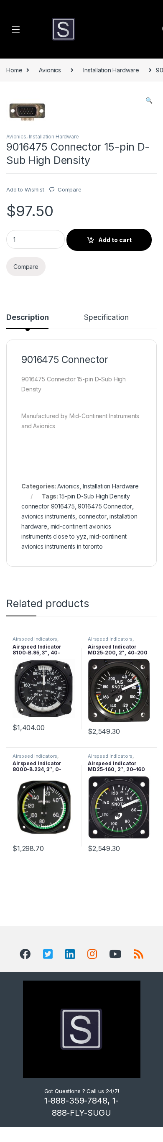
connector (93, 516)
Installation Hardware (111, 70)
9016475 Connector (105, 506)
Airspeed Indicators (35, 639)
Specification (106, 318)
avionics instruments (48, 516)
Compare (70, 189)
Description (27, 318)
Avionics (50, 70)
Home (14, 70)
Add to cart (115, 239)
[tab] (27, 321)
